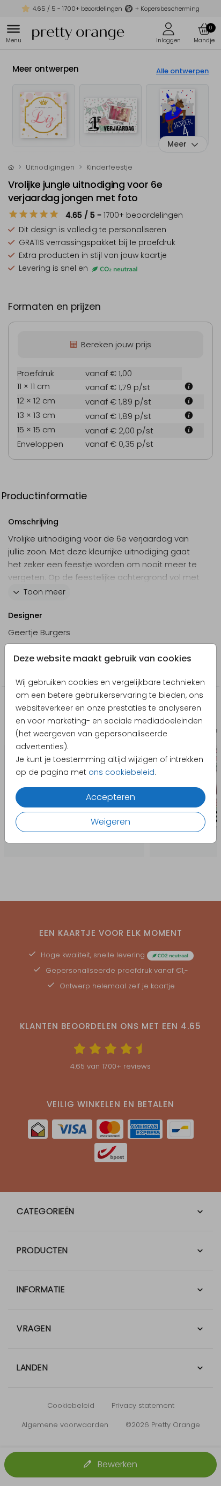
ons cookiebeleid (121, 772)
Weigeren (110, 822)
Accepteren (110, 797)
